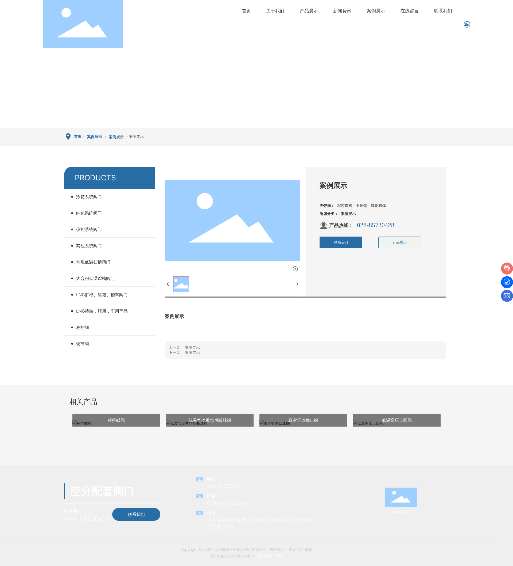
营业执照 (264, 555)
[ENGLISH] (467, 23)
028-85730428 (375, 225)
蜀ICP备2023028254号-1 (232, 556)
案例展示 (94, 137)
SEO (278, 555)
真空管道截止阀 (303, 420)
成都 (308, 549)
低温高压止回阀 (397, 420)
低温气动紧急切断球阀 (209, 420)
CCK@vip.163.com (227, 503)
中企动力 (296, 549)
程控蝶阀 (116, 420)
